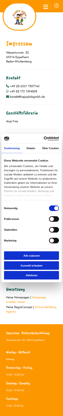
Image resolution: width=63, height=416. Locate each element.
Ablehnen (31, 275)
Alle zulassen (31, 255)
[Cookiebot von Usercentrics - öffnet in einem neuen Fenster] (44, 138)
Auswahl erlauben (31, 265)
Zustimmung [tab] (12, 148)
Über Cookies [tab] (50, 148)
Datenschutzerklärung (36, 333)
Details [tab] (31, 148)
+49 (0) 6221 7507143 (24, 86)
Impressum (12, 333)
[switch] (54, 219)
